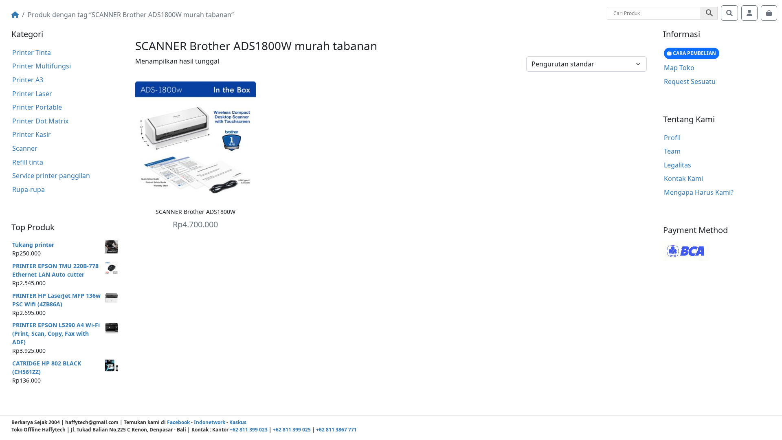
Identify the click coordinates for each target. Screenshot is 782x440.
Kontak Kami (683, 178)
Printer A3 (27, 79)
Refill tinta (27, 162)
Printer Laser (32, 93)
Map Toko (679, 67)
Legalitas (677, 165)
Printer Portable (37, 107)
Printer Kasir (31, 134)
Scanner (24, 148)
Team (672, 151)
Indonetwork (209, 422)
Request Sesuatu (690, 81)
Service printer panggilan (51, 175)
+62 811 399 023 (249, 429)
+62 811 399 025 (292, 429)
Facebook (178, 422)
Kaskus (237, 422)
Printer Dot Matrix (40, 121)
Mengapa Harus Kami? (699, 192)
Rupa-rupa (28, 189)
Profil (672, 137)
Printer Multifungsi (41, 66)
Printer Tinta (31, 52)
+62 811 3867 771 (336, 429)
